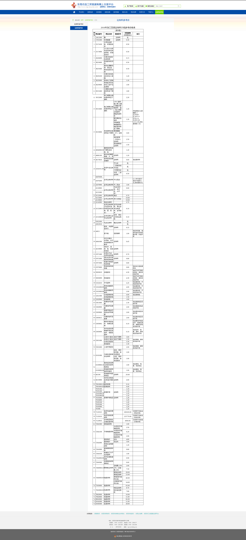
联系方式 (142, 12)
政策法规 (107, 12)
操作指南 (116, 12)
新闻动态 (90, 12)
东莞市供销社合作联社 (117, 513)
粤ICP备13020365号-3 (130, 531)
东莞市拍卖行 (111, 7)
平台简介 (81, 12)
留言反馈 (151, 6)
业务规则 (99, 12)
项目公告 (125, 12)
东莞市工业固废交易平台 (151, 513)
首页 (82, 20)
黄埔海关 (97, 513)
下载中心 (150, 12)
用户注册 (140, 6)
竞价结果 (133, 12)
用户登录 (130, 6)
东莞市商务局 (105, 513)
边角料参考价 (159, 12)
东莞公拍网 (139, 513)
